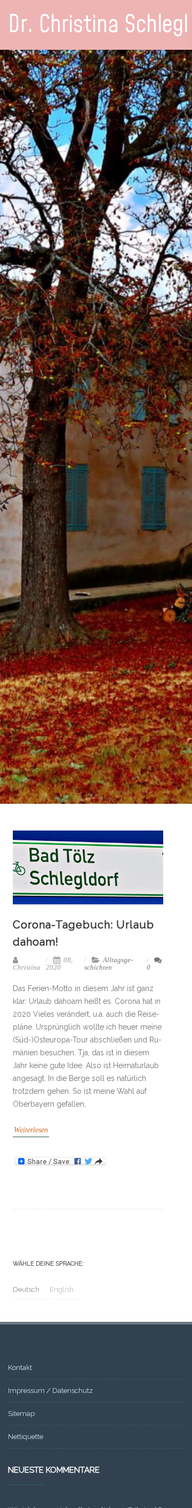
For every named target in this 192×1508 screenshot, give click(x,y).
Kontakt (20, 1368)
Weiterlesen (31, 1130)
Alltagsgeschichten (108, 963)
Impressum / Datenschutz (50, 1391)
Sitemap (21, 1414)
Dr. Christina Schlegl (98, 25)
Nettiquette (25, 1437)
